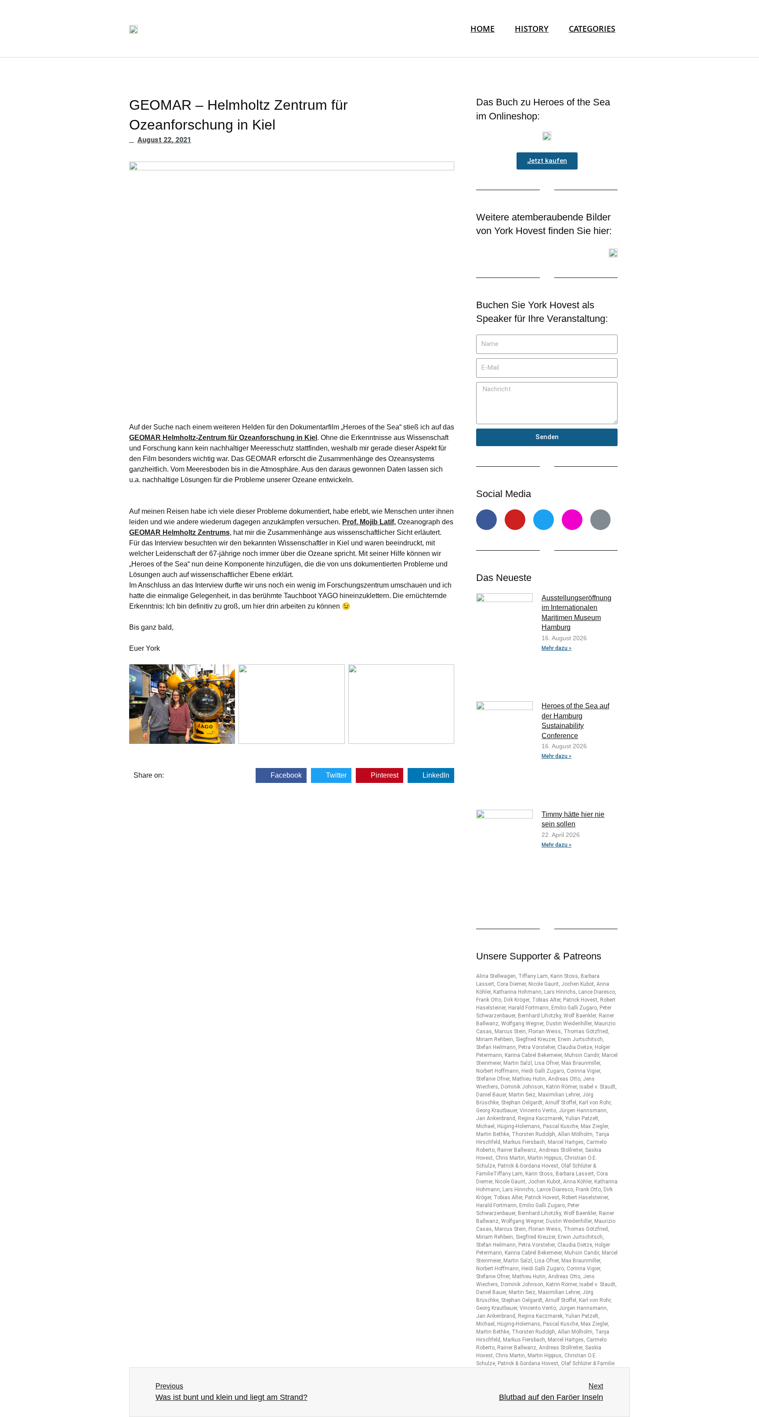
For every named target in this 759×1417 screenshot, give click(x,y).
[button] (547, 160)
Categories (592, 28)
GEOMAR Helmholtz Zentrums (179, 532)
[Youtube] (515, 519)
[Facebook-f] (486, 519)
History (532, 28)
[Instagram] (572, 519)
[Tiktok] (600, 519)
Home (482, 28)
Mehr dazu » (556, 648)
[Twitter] (543, 519)
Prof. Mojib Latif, (369, 522)
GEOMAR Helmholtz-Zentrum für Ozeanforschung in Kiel (223, 437)
